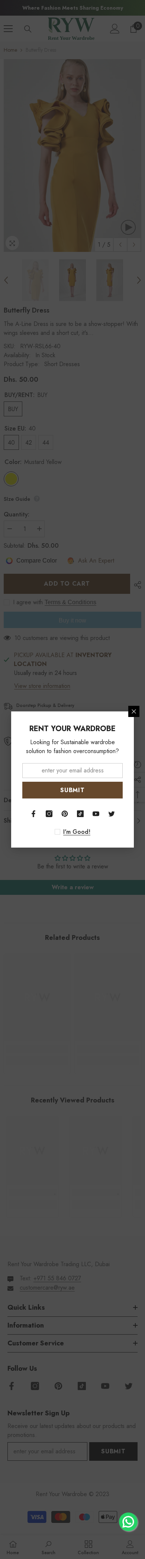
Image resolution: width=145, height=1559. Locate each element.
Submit (72, 790)
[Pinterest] (64, 814)
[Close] (133, 711)
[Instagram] (49, 814)
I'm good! (76, 832)
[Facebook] (33, 814)
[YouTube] (96, 814)
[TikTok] (80, 814)
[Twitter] (111, 814)
